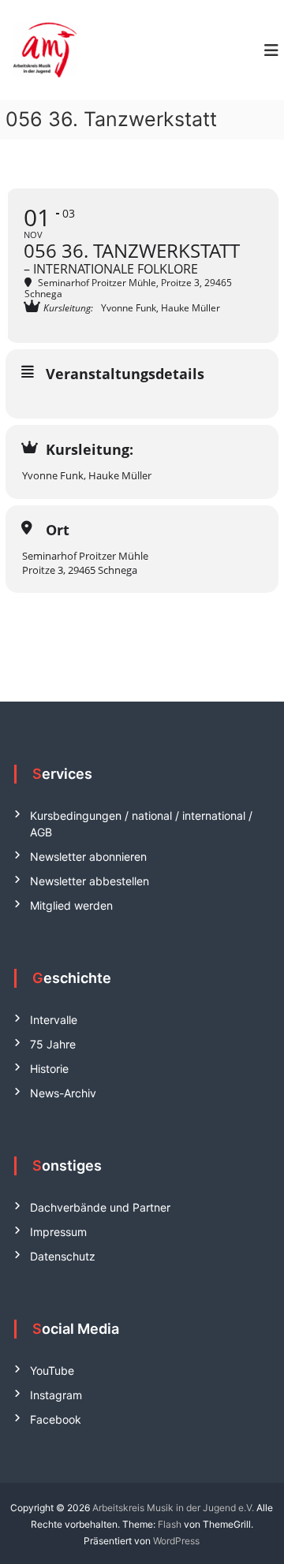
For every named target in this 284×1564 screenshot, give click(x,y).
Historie (49, 1068)
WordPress (176, 1541)
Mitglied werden (71, 905)
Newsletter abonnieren (88, 856)
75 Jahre (53, 1044)
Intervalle (53, 1019)
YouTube (52, 1370)
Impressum (58, 1231)
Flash (169, 1524)
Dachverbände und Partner (100, 1207)
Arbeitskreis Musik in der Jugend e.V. (173, 1508)
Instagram (56, 1395)
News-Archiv (63, 1093)
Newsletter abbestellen (89, 881)
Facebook (55, 1419)
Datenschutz (62, 1256)
